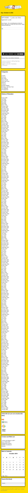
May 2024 (4, 135)
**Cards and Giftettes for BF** (8, 440)
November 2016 (5, 261)
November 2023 (5, 144)
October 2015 (5, 279)
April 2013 (4, 321)
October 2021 (5, 178)
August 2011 (4, 349)
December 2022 (5, 159)
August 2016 (4, 265)
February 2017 (5, 257)
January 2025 (5, 124)
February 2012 (5, 340)
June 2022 (4, 167)
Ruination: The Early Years (8, 86)
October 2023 (5, 145)
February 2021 (5, 190)
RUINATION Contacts (6, 443)
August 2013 (4, 315)
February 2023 (5, 156)
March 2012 (4, 339)
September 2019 (5, 213)
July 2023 (4, 149)
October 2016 (5, 262)
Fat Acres (4, 77)
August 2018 (4, 232)
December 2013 (5, 310)
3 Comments (4, 65)
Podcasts (8, 62)
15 (19, 464)
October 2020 (5, 195)
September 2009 (5, 381)
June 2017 (4, 251)
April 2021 (4, 187)
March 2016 (4, 272)
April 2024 (4, 137)
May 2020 (4, 202)
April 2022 (4, 170)
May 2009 (4, 387)
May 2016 (4, 269)
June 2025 (4, 117)
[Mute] (18, 54)
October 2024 (5, 128)
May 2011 (4, 353)
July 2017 (4, 250)
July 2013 (4, 317)
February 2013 (5, 324)
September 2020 (5, 197)
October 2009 (5, 380)
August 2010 (4, 366)
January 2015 (5, 292)
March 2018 (4, 239)
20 (13, 467)
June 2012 (4, 335)
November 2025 (5, 110)
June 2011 (4, 352)
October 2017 (5, 245)
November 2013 (5, 311)
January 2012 (5, 342)
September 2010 (5, 364)
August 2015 (4, 282)
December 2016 (5, 259)
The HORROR (5, 88)
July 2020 (4, 199)
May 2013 (4, 320)
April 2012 (4, 338)
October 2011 (5, 346)
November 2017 (5, 244)
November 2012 (5, 328)
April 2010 (4, 371)
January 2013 (5, 325)
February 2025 (5, 123)
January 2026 (5, 107)
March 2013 (4, 322)
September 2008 (5, 398)
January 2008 (5, 409)
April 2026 (4, 103)
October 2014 (5, 296)
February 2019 (5, 223)
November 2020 (5, 194)
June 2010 (4, 368)
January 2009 (5, 392)
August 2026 (4, 97)
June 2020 (4, 201)
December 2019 (5, 209)
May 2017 (4, 252)
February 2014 (5, 307)
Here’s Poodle (5, 79)
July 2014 (4, 300)
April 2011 (4, 354)
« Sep (3, 475)
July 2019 (4, 216)
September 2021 (5, 180)
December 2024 (5, 125)
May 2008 (4, 403)
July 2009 (4, 384)
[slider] (21, 53)
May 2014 (4, 303)
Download (17, 58)
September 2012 (5, 331)
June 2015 (4, 285)
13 (13, 464)
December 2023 (5, 142)
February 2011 (5, 357)
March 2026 (4, 104)
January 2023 (5, 157)
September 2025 (5, 113)
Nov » (6, 475)
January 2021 (5, 191)
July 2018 (4, 233)
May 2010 (4, 370)
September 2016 (5, 264)
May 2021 (4, 185)
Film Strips (4, 78)
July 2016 (4, 266)
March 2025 (4, 121)
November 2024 (5, 127)
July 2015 (4, 283)
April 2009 (4, 388)
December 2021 (5, 176)
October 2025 (5, 111)
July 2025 (4, 116)
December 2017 (5, 243)
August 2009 (4, 382)
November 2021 (5, 177)
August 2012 (4, 332)
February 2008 (5, 408)
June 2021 (4, 184)
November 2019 (5, 211)
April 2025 (4, 120)
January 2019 (5, 225)
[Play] (3, 54)
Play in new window (10, 58)
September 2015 (5, 280)
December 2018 (5, 226)
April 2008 (4, 405)
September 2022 (5, 163)
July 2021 (4, 183)
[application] (13, 54)
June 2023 (4, 151)
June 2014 (4, 301)
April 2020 (4, 204)
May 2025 (4, 118)
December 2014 (5, 293)
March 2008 (4, 406)
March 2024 (4, 138)
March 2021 (4, 188)
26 (9, 469)
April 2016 (4, 271)
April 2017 (4, 254)
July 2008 (4, 401)
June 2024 (4, 134)
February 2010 (5, 374)
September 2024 (5, 130)
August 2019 (4, 215)
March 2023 (4, 155)
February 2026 (5, 106)
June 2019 (4, 218)
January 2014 (5, 308)
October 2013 (5, 313)
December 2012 (5, 327)
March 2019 (4, 222)
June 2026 (4, 100)
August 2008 (4, 399)
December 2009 (5, 377)
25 (6, 469)
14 (16, 464)
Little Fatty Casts (5, 81)
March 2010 (4, 373)
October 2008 (5, 396)
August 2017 (4, 248)
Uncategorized (5, 89)
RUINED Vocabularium (7, 444)
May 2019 (4, 219)
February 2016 (5, 273)
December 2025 (5, 109)
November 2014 (5, 294)
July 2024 (4, 132)
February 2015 (5, 290)
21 (16, 467)
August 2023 (4, 148)
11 (6, 464)
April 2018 (4, 237)
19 (9, 467)
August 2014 (4, 299)
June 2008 (4, 402)
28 (16, 469)
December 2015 (5, 276)
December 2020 (5, 192)
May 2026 (4, 102)
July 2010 (4, 367)
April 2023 (4, 153)
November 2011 (5, 345)
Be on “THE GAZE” (6, 442)
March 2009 (4, 389)
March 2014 (4, 306)
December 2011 (5, 343)
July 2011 (4, 350)
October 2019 (5, 212)
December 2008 (5, 394)
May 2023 (4, 152)
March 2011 (4, 356)
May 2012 (4, 336)
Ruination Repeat (5, 85)
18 (6, 467)
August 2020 (4, 198)
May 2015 (4, 286)
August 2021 (4, 181)
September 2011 (5, 347)
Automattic (4, 490)
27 (13, 469)
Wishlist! (4, 446)
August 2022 (4, 164)
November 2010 (5, 361)
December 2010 (5, 360)
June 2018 (4, 234)
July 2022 (4, 166)
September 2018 (5, 230)
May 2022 (4, 169)
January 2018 (5, 241)
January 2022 (5, 174)
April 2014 (4, 304)
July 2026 (4, 99)
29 (19, 469)
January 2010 (5, 375)
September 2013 (5, 314)
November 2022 (5, 160)
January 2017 (5, 258)
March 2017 (4, 255)
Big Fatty (17, 61)
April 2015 (4, 287)
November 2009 (5, 378)
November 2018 (5, 227)
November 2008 (5, 395)
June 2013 (4, 318)
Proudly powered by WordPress (8, 489)
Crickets (3, 75)
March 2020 (4, 205)
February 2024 (5, 139)
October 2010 (5, 363)
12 (9, 464)
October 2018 (5, 229)
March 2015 (4, 289)
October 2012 (5, 329)
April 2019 (4, 220)
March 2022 (4, 171)
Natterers (4, 82)
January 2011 (5, 359)
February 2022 (5, 173)
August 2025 (4, 114)
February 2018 (5, 240)
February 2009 (5, 391)
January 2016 (5, 275)
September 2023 (5, 146)
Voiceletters (13, 63)
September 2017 (5, 247)
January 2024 (5, 141)
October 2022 (5, 162)
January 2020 (5, 208)
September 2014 (5, 297)
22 (19, 467)
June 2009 (4, 385)
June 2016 (4, 268)
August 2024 (4, 131)
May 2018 (4, 236)
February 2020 (5, 206)
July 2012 (4, 334)
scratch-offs (8, 63)
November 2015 (5, 278)
